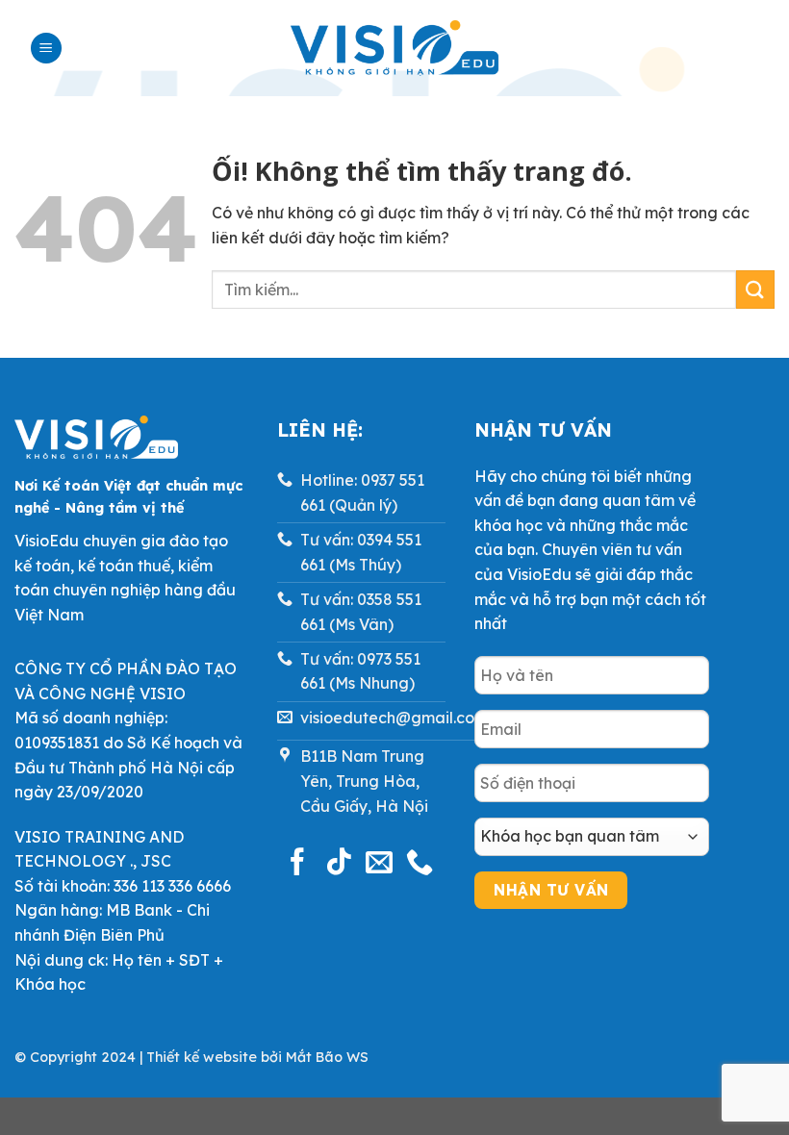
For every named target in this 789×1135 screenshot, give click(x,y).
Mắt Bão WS (327, 1057)
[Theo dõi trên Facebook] (297, 863)
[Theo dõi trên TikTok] (338, 863)
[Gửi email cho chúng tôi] (379, 863)
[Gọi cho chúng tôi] (419, 863)
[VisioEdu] (394, 49)
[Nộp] (755, 289)
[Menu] (46, 48)
